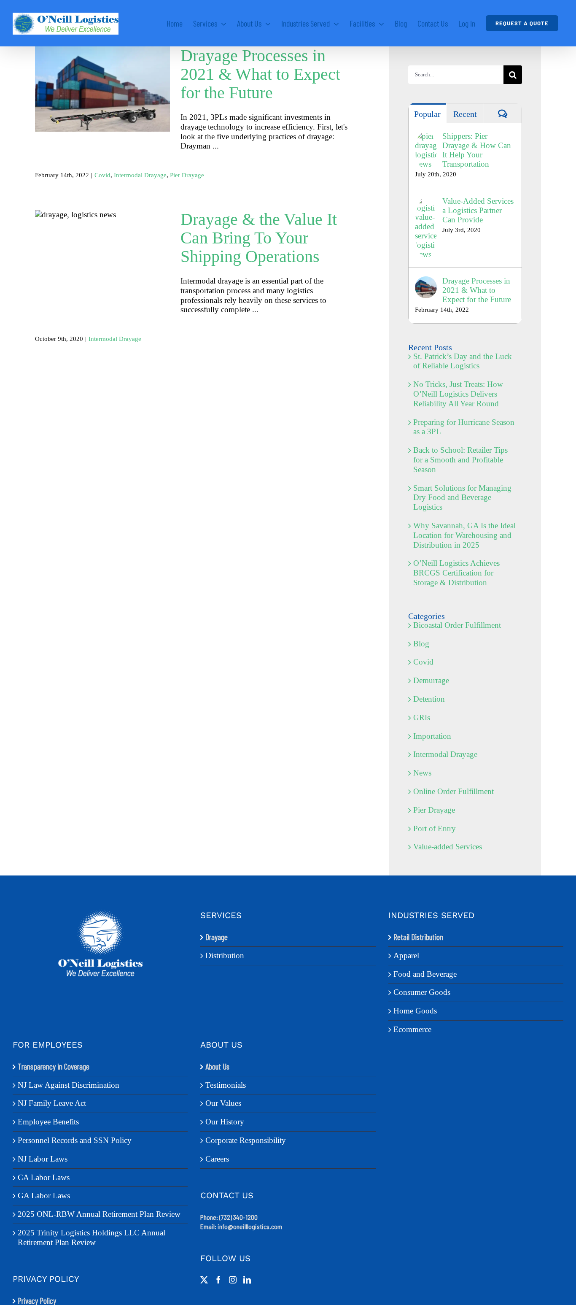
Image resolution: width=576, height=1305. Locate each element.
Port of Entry (434, 828)
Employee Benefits (48, 1121)
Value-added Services (447, 846)
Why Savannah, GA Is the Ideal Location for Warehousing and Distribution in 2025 (464, 535)
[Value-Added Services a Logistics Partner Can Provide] (426, 201)
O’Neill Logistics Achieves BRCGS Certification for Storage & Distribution (456, 573)
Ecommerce (412, 1029)
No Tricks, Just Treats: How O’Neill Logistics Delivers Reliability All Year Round (458, 394)
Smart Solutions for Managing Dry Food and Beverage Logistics (462, 498)
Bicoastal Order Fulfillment (457, 625)
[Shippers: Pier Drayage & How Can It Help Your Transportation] (426, 136)
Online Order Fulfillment (453, 791)
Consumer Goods (421, 992)
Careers (217, 1158)
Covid (102, 175)
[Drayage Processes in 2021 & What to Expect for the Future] (102, 89)
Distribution (224, 955)
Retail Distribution (418, 937)
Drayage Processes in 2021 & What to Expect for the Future (102, 77)
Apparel (406, 955)
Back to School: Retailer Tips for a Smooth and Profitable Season (460, 460)
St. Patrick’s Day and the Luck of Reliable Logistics (462, 361)
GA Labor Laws (44, 1195)
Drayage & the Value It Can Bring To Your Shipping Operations (102, 240)
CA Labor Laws (44, 1177)
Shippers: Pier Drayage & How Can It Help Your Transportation (476, 150)
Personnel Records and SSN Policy (75, 1140)
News (422, 772)
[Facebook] (218, 1279)
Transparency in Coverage (53, 1066)
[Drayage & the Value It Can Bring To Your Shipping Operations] (102, 257)
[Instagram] (233, 1279)
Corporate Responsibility (245, 1140)
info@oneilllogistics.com (250, 1226)
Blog (421, 643)
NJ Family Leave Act (52, 1103)
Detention (429, 698)
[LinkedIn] (247, 1279)
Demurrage (431, 680)
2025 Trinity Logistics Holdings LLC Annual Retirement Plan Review (91, 1237)
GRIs (421, 717)
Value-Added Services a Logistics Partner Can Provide (478, 210)
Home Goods (415, 1010)
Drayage (216, 937)
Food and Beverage (425, 974)
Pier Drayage (187, 175)
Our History (224, 1121)
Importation (432, 736)
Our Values (223, 1103)
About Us (217, 1066)
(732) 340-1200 (238, 1217)
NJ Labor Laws (42, 1158)
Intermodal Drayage (140, 175)
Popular (427, 114)
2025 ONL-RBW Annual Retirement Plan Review (99, 1214)
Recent (465, 114)
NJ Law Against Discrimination (68, 1085)
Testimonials (225, 1085)
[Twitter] (204, 1279)
